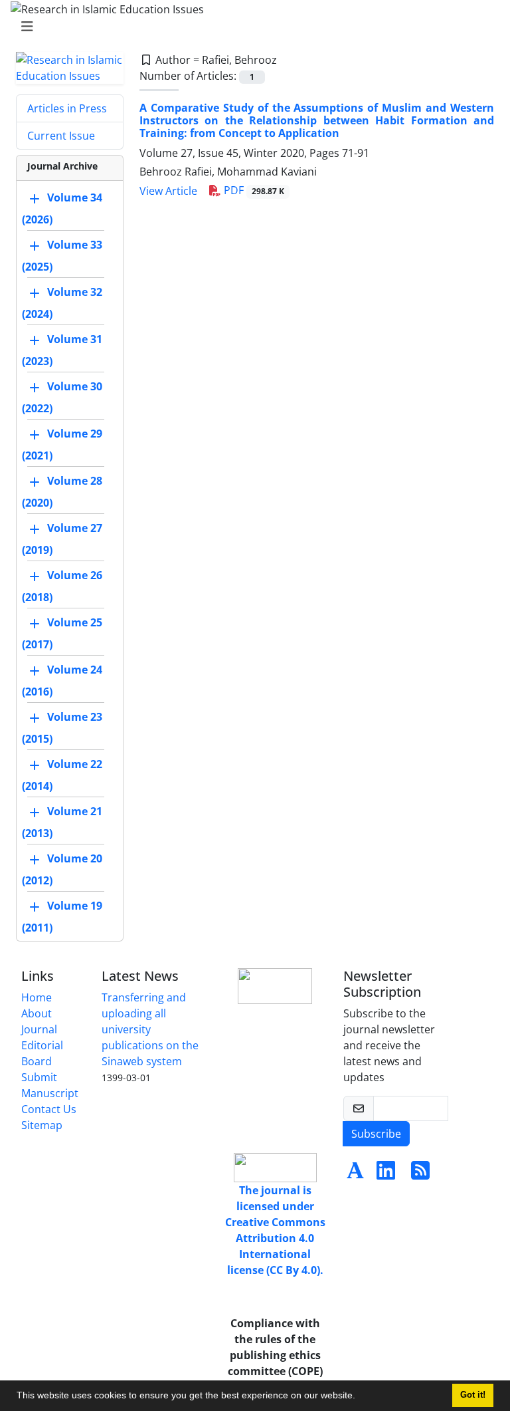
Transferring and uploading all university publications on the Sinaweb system (150, 1029)
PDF (252, 190)
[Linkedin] (386, 1174)
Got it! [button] (472, 1395)
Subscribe (376, 1133)
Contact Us (48, 1109)
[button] (360, 1397)
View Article (168, 191)
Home (36, 997)
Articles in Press (67, 108)
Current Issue (61, 135)
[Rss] (420, 1174)
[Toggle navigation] (251, 26)
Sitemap (41, 1125)
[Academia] (355, 1174)
